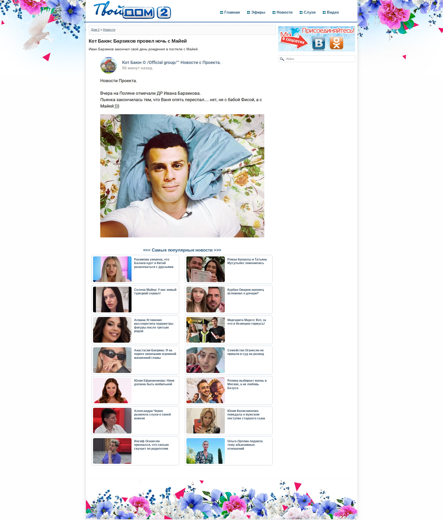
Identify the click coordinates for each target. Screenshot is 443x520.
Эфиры (258, 12)
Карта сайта (100, 517)
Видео (333, 12)
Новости (285, 12)
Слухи (310, 12)
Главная (232, 12)
